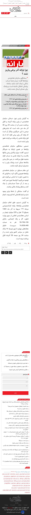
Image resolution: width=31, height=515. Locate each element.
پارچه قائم (22, 478)
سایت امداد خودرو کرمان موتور (24, 488)
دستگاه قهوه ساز (7, 483)
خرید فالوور (18, 483)
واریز (15, 243)
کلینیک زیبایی (22, 474)
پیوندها (6, 505)
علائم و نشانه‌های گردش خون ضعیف (18, 370)
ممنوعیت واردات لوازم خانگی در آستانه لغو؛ (18, 414)
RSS (16, 503)
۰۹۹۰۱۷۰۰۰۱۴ (13, 472)
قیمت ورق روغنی (26, 485)
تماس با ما (12, 505)
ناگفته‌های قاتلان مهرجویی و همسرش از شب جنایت (16, 356)
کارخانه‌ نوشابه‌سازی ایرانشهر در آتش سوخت (18, 425)
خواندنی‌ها (27, 4)
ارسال (15, 393)
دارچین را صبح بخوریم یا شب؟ (21, 456)
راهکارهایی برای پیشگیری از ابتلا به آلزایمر (17, 360)
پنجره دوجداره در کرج (21, 476)
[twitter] (6, 252)
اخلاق (13, 3)
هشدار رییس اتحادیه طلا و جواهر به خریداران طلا (17, 411)
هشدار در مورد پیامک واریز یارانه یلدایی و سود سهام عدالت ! (15, 105)
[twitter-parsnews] (5, 13)
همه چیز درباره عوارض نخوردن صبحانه (17, 363)
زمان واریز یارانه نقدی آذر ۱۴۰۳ (18, 99)
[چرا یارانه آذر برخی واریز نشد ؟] (10, 252)
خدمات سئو (27, 474)
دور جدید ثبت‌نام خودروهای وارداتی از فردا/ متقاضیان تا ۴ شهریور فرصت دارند (15, 462)
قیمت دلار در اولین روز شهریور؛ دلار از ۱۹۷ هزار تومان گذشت (16, 419)
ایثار (17, 3)
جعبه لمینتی (13, 483)
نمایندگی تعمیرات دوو (26, 481)
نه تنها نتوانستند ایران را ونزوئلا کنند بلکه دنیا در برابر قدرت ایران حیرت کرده (15, 450)
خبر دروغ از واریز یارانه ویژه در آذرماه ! (16, 102)
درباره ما (26, 505)
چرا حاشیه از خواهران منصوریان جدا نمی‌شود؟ (18, 406)
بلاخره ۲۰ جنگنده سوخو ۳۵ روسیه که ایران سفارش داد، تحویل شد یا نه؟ (15, 437)
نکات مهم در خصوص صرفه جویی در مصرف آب (15, 366)
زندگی (28, 3)
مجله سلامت (12, 474)
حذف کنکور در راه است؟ (22, 409)
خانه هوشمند (27, 492)
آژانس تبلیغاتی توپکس (7, 490)
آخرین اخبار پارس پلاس (23, 399)
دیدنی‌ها (5, 3)
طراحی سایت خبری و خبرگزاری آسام (14, 512)
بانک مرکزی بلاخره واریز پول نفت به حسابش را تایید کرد (15, 454)
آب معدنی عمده (14, 488)
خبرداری (17, 474)
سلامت (24, 3)
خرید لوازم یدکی (7, 476)
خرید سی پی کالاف (17, 481)
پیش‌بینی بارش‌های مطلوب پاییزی (20, 416)
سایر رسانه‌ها (26, 352)
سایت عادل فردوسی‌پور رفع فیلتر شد (20, 459)
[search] (29, 13)
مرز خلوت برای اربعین (25, 483)
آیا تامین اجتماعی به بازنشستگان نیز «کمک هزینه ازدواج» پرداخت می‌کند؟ (15, 403)
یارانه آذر (9, 243)
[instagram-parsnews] (3, 13)
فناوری (20, 3)
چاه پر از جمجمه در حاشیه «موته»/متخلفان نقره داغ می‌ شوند (15, 446)
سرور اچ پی (27, 476)
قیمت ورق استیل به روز (7, 478)
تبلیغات (19, 505)
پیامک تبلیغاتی (27, 478)
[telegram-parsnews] (7, 13)
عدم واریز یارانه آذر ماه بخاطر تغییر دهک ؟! (15, 96)
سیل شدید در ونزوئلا (23, 440)
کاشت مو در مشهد (5, 474)
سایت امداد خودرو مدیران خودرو (23, 490)
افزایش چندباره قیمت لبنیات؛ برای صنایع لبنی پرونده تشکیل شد (16, 428)
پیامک (25, 243)
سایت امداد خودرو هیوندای (17, 485)
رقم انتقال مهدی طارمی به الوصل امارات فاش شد (17, 423)
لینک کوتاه (4, 247)
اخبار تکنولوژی (13, 476)
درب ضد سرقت (16, 478)
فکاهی (10, 3)
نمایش (27, 467)
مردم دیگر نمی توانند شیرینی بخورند (20, 443)
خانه (28, 46)
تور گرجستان (14, 490)
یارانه (20, 243)
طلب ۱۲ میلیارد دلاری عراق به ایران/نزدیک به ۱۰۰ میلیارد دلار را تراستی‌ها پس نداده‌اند (16, 433)
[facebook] (3, 252)
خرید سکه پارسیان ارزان (8, 481)
